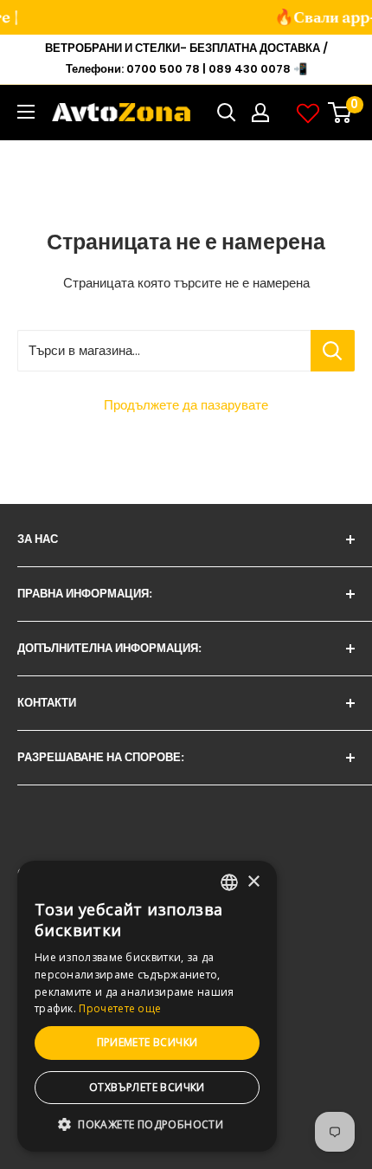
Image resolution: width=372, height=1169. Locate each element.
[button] (147, 1124)
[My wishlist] (308, 112)
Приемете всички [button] (147, 1042)
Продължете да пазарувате (186, 405)
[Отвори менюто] (26, 112)
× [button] (253, 881)
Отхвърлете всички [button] (147, 1087)
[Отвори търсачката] (226, 112)
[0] (340, 112)
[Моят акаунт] (260, 112)
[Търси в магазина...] (333, 350)
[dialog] (147, 1006)
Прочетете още (120, 1008)
